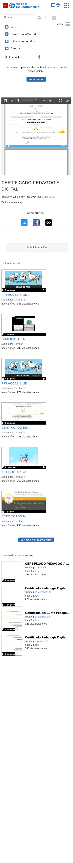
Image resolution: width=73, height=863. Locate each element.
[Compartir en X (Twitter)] (24, 222)
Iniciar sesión (36, 79)
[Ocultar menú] (63, 24)
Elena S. (42, 567)
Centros (16, 48)
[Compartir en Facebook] (36, 222)
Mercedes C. (44, 592)
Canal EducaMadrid (23, 34)
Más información (37, 247)
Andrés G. (42, 641)
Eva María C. (44, 616)
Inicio (14, 27)
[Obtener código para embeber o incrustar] (48, 222)
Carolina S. (48, 196)
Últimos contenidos (23, 41)
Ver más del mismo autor (36, 539)
